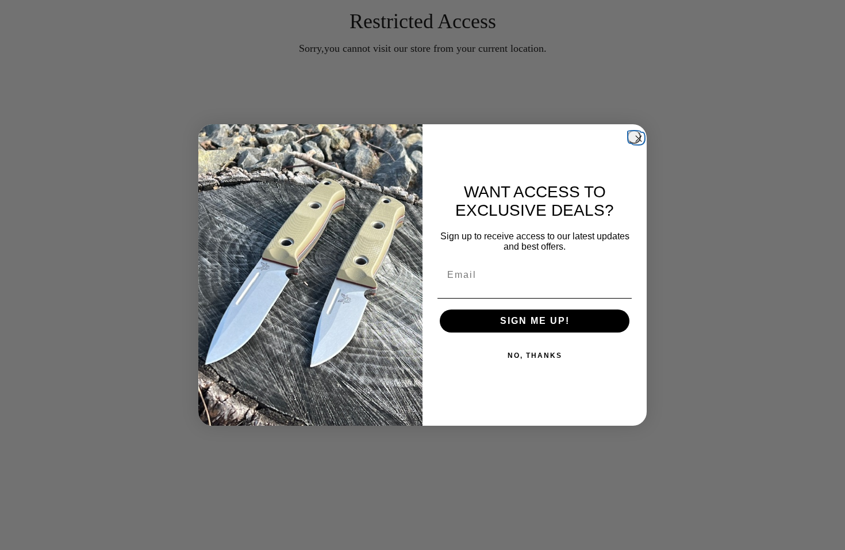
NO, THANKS (535, 356)
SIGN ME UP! (535, 321)
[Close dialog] (634, 137)
